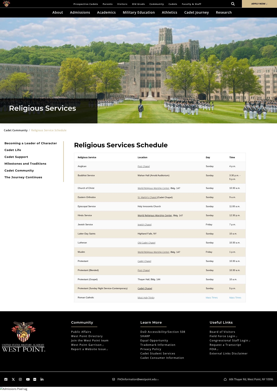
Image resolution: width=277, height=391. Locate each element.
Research (224, 12)
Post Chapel (144, 166)
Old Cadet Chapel (146, 242)
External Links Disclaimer (229, 353)
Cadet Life (12, 150)
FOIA (213, 349)
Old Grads (138, 4)
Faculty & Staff (191, 4)
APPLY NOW (258, 3)
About (57, 12)
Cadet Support (16, 157)
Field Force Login (222, 336)
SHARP (145, 336)
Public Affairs (81, 332)
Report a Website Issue (88, 349)
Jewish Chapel (144, 224)
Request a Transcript (225, 345)
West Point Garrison (86, 345)
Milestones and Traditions (25, 163)
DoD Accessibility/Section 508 (162, 332)
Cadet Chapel (144, 261)
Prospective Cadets (86, 4)
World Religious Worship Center (153, 188)
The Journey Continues (23, 177)
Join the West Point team (90, 340)
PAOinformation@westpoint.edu (137, 379)
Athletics (169, 12)
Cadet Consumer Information (162, 358)
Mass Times (212, 297)
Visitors (122, 4)
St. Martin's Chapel (147, 197)
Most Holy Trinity (146, 297)
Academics (106, 12)
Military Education (139, 12)
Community (157, 4)
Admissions (80, 12)
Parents (108, 4)
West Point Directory (87, 336)
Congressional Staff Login (229, 340)
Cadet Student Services (157, 353)
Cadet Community (19, 170)
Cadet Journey (196, 12)
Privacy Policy (150, 349)
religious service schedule (49, 130)
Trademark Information (158, 345)
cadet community (16, 130)
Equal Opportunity (154, 340)
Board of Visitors (222, 332)
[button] (7, 379)
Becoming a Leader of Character (30, 143)
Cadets (173, 4)
